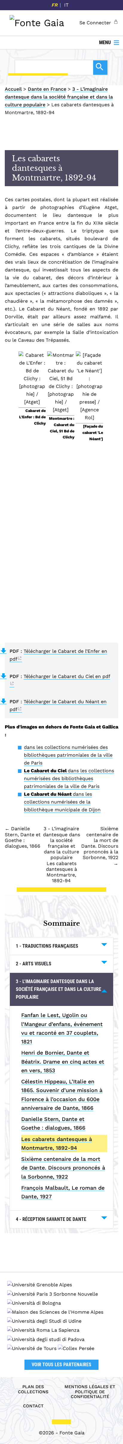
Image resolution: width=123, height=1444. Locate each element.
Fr (55, 5)
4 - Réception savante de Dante (51, 1219)
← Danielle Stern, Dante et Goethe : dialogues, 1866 (23, 837)
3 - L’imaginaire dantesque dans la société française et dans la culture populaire (59, 96)
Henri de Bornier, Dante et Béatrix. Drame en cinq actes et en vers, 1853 (62, 1061)
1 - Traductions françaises (47, 946)
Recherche (100, 67)
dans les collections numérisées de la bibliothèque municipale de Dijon (62, 802)
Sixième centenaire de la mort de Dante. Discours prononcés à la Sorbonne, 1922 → (99, 846)
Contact (33, 1405)
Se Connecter (95, 23)
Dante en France (47, 89)
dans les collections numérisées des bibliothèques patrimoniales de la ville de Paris (68, 755)
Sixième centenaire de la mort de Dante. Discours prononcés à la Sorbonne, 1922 (63, 1168)
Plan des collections (33, 1389)
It (66, 5)
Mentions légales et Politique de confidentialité (89, 1391)
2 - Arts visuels (33, 964)
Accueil (13, 89)
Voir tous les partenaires (61, 1364)
